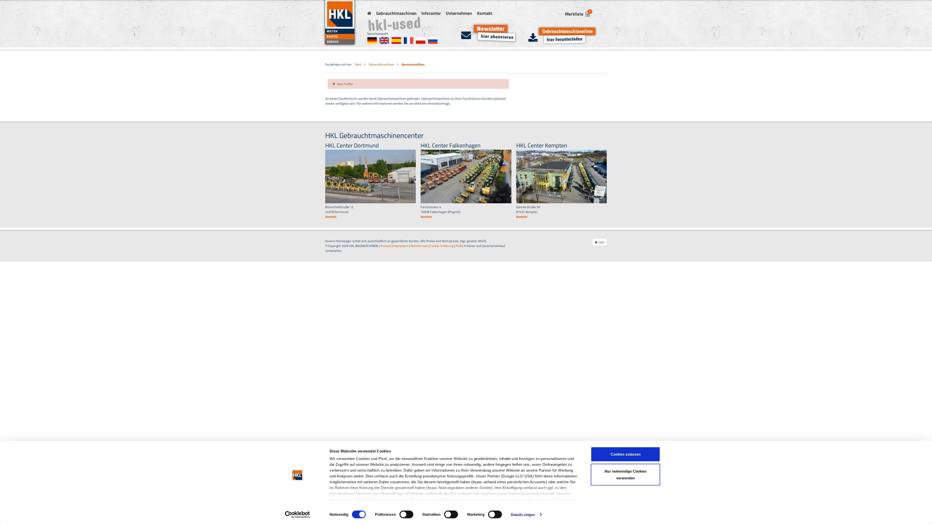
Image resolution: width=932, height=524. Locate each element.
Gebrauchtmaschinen (396, 13)
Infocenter (431, 13)
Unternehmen (459, 13)
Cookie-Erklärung (442, 245)
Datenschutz (419, 245)
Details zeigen (523, 514)
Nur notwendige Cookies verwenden (626, 474)
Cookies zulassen (626, 454)
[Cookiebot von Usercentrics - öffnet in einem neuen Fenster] (297, 514)
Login (600, 242)
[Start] (369, 13)
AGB (459, 245)
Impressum (400, 245)
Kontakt (484, 13)
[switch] (406, 514)
